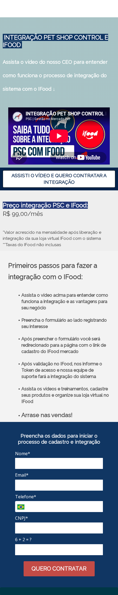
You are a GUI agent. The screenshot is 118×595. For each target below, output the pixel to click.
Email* (22, 475)
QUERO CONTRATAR (59, 568)
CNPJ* (21, 518)
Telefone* (25, 496)
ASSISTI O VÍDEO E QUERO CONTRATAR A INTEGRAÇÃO (59, 179)
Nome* (22, 453)
